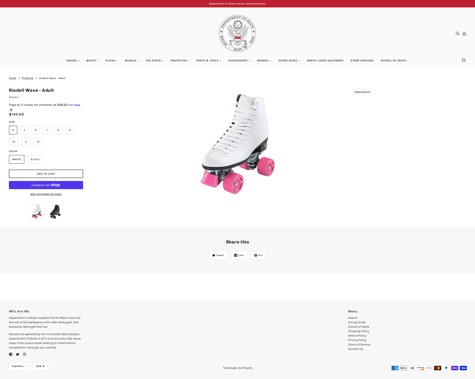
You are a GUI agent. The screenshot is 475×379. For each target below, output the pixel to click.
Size (12, 122)
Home (12, 78)
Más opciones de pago (46, 194)
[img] (457, 33)
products (28, 78)
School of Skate (358, 326)
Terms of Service (359, 344)
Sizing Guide (356, 322)
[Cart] (464, 60)
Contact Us (355, 349)
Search (353, 317)
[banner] (237, 33)
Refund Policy (357, 335)
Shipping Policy (358, 331)
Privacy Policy (357, 340)
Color (13, 151)
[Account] (464, 33)
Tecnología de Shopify (237, 368)
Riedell (14, 97)
